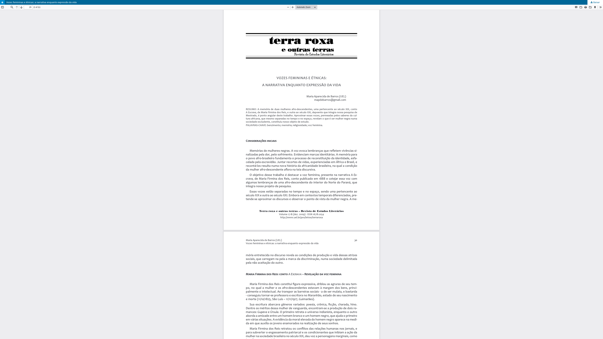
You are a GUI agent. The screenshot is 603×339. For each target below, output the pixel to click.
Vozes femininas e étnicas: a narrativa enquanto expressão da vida (41, 2)
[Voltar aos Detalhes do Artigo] (2, 2)
